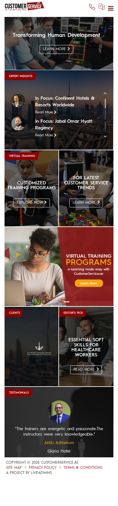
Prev (108, 97)
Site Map (14, 468)
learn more (55, 49)
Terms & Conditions (83, 468)
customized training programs (31, 186)
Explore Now (30, 203)
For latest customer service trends (86, 183)
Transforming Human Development (56, 35)
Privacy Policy (43, 468)
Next (108, 140)
